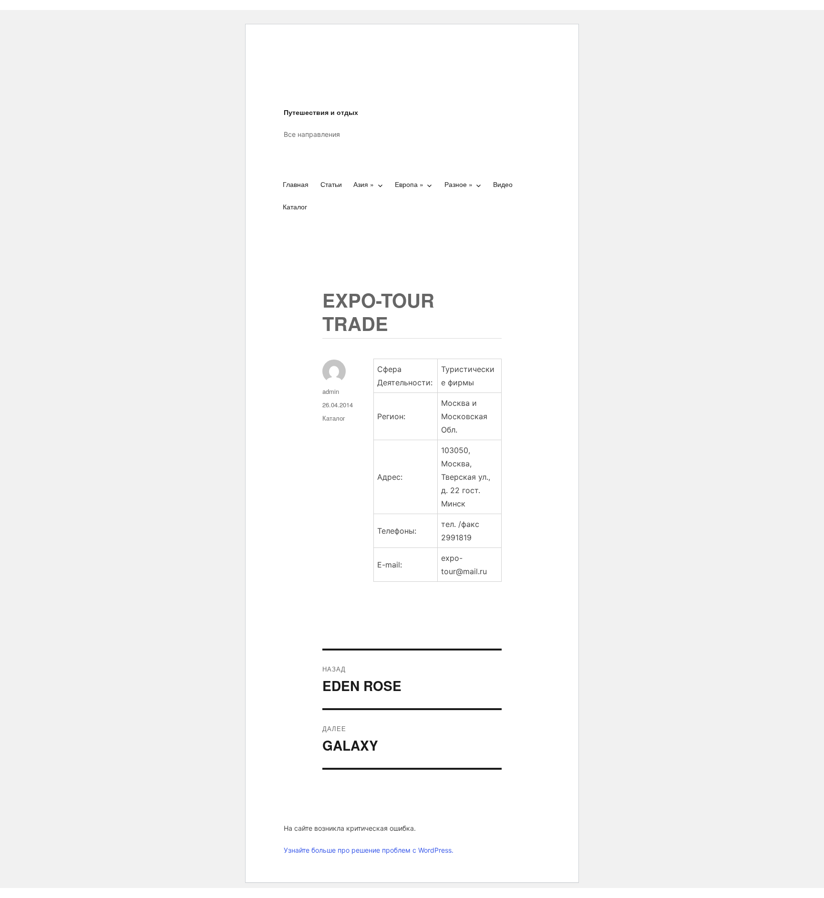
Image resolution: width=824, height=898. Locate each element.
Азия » (363, 184)
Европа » (409, 184)
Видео (503, 184)
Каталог (295, 206)
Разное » (458, 184)
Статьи (331, 184)
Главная (296, 184)
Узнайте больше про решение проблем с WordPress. (368, 850)
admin (330, 391)
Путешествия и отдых (321, 112)
